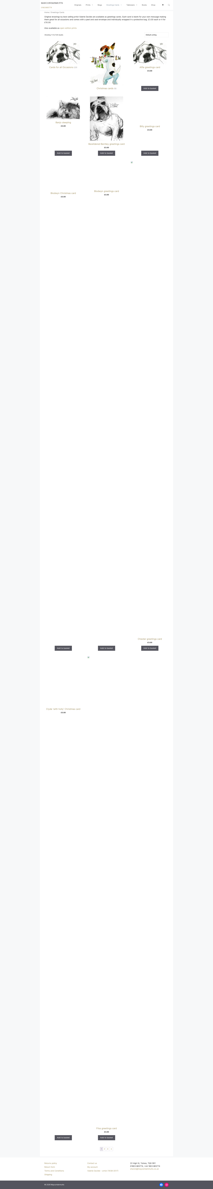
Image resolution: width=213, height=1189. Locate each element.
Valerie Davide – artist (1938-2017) (102, 1171)
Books (144, 5)
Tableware (130, 5)
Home (46, 12)
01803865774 (46, 7)
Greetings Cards (112, 5)
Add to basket (149, 88)
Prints (88, 5)
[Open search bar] (169, 5)
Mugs (100, 5)
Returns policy (50, 1163)
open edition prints (68, 28)
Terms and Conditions (54, 1171)
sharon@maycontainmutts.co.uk (144, 1169)
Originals (77, 5)
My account (92, 1167)
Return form (49, 1167)
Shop (153, 5)
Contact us (92, 1163)
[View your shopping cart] (163, 5)
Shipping (48, 1174)
